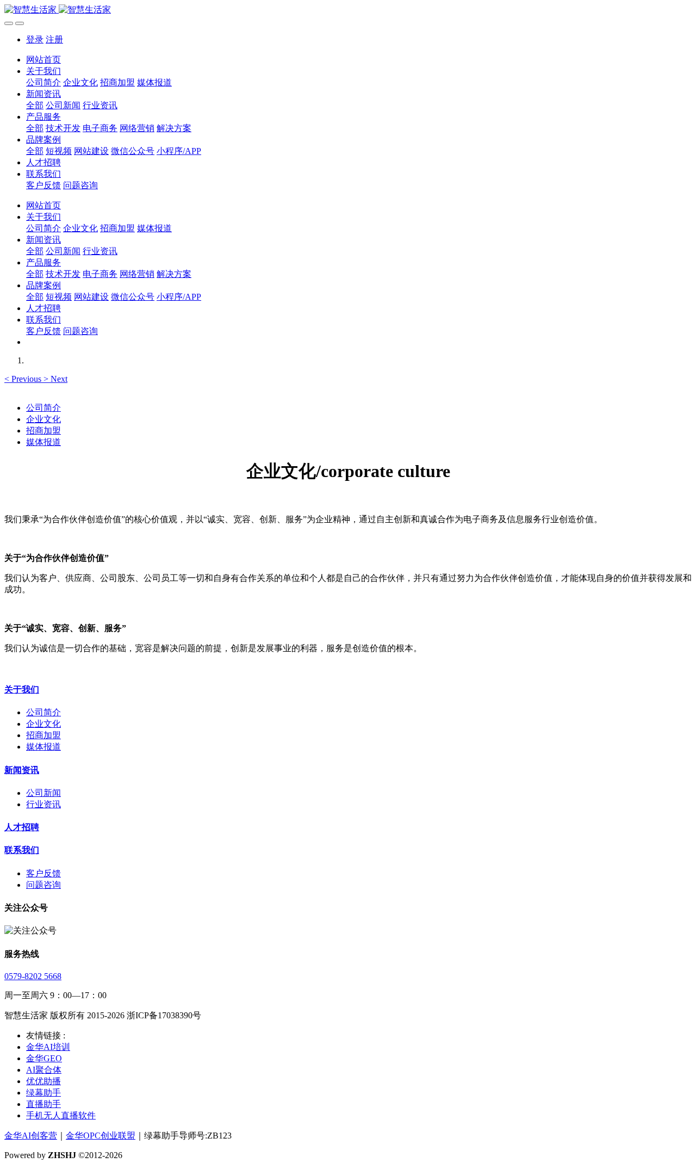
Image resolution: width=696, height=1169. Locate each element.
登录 (35, 39)
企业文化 (43, 419)
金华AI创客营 (30, 1135)
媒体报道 (43, 442)
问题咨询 (43, 884)
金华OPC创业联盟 (100, 1135)
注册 (54, 39)
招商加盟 (43, 430)
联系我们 (21, 850)
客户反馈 (43, 873)
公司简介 (43, 407)
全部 (35, 105)
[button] (24, 379)
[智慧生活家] (348, 10)
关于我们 (21, 689)
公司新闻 (43, 792)
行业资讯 (43, 804)
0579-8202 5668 (32, 976)
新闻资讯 (21, 770)
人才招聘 (21, 827)
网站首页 (43, 59)
